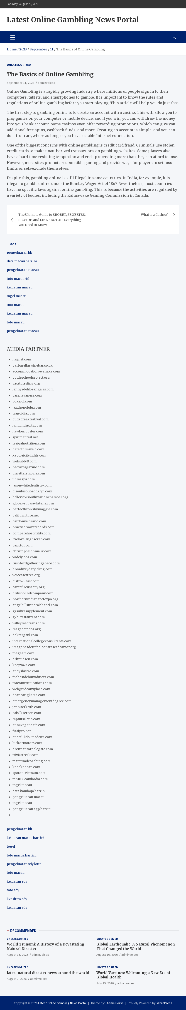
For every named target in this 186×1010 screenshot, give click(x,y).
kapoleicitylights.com (29, 455)
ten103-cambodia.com (30, 779)
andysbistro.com (25, 671)
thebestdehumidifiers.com (33, 677)
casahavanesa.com (27, 395)
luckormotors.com (27, 743)
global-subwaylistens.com (33, 503)
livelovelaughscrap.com (31, 539)
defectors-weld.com (28, 449)
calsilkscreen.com (26, 713)
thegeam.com (23, 653)
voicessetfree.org (26, 575)
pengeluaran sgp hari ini (31, 809)
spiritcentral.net (25, 437)
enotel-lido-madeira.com (32, 737)
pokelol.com (22, 401)
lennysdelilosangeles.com (33, 389)
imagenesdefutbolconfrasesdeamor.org (44, 647)
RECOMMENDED (23, 930)
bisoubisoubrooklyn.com (32, 491)
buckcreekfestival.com (30, 419)
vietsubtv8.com (24, 461)
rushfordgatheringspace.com (36, 563)
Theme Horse (114, 1003)
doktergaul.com (25, 635)
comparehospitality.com (31, 533)
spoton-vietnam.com (29, 773)
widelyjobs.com (24, 557)
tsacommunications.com (32, 683)
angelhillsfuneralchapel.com (35, 605)
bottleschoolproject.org (31, 377)
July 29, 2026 (105, 983)
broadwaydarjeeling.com (32, 569)
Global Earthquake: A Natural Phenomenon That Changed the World (135, 946)
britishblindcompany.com (32, 593)
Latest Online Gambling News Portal (73, 19)
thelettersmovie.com (28, 473)
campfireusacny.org (28, 587)
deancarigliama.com (28, 695)
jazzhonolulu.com (26, 407)
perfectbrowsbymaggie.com (35, 509)
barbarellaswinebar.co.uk (32, 365)
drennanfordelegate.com (32, 749)
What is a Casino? (154, 215)
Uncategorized (19, 65)
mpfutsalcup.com (26, 719)
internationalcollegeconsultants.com (41, 641)
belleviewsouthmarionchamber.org (40, 497)
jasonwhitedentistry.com (31, 485)
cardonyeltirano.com (29, 521)
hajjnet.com (21, 359)
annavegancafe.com (28, 725)
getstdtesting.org (26, 383)
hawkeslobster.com (27, 431)
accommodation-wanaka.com (36, 371)
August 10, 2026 (107, 955)
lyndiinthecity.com (27, 425)
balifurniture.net (25, 515)
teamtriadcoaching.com (31, 761)
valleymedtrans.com (28, 623)
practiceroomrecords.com (33, 527)
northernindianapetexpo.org (35, 599)
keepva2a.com (23, 665)
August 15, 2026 (17, 955)
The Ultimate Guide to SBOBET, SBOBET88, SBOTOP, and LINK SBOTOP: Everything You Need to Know (52, 220)
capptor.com (22, 545)
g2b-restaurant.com (28, 617)
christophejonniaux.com (31, 551)
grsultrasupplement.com (32, 611)
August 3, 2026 (17, 979)
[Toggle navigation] (12, 37)
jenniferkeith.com (26, 707)
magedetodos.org (26, 629)
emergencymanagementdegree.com (41, 701)
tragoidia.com (23, 413)
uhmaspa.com (23, 479)
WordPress (164, 1003)
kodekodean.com (26, 767)
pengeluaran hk (19, 253)
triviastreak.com (25, 755)
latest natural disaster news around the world (48, 973)
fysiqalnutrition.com (28, 443)
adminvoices (46, 83)
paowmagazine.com (28, 467)
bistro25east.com (25, 581)
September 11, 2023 (20, 83)
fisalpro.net (21, 731)
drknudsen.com (25, 659)
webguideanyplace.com (31, 689)
